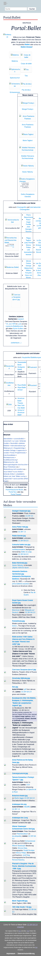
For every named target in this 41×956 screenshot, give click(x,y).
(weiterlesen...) (16, 342)
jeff (25, 689)
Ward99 (27, 806)
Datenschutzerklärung (26, 953)
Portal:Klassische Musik (14, 489)
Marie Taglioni (27, 140)
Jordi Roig (26, 855)
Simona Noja (22, 848)
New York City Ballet (21, 406)
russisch (21, 319)
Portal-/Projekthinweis (18, 452)
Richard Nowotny (18, 859)
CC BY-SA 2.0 (23, 554)
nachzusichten (18, 478)
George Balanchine (28, 266)
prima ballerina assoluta (20, 583)
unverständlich (19, 438)
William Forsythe (28, 271)
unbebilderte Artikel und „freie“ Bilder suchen (14, 475)
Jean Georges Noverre (28, 228)
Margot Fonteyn (27, 109)
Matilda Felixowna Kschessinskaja (27, 157)
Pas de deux (26, 90)
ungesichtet (7, 478)
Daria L (14, 625)
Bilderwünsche (8, 462)
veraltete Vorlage (9, 450)
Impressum (11, 953)
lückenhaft (7, 441)
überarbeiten (7, 438)
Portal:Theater (16, 494)
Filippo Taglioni (28, 239)
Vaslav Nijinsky (27, 172)
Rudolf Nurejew (29, 850)
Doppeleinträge (19, 448)
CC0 (28, 784)
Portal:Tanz (13, 492)
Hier (28, 931)
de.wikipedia (16, 836)
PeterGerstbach (22, 833)
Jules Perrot (28, 242)
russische (9, 326)
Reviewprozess (9, 457)
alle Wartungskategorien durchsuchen (15, 463)
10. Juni (9, 324)
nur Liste (15, 441)
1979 (14, 324)
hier (20, 931)
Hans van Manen (28, 276)
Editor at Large (26, 551)
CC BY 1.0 (22, 531)
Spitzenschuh (15, 77)
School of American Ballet (20, 412)
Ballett (27, 44)
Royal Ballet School (21, 388)
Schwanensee (15, 92)
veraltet (6, 452)
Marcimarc (16, 610)
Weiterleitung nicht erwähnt (13, 469)
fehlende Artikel (8, 474)
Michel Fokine (28, 262)
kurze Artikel (17, 471)
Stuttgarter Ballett (21, 368)
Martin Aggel (19, 798)
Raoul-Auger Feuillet (28, 221)
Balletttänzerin (18, 326)
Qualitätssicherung (10, 459)
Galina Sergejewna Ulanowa (27, 195)
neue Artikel (7, 471)
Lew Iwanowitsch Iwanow (28, 252)
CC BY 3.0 (29, 516)
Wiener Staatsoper (18, 845)
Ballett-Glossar (26, 47)
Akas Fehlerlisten (9, 467)
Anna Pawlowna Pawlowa (27, 125)
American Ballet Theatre (20, 400)
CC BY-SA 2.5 (23, 540)
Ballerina (15, 61)
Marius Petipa (28, 246)
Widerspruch (8, 448)
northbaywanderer (18, 549)
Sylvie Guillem (18, 328)
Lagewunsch (21, 450)
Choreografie (21, 207)
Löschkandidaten (9, 455)
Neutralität (14, 443)
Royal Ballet (21, 385)
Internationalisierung (18, 445)
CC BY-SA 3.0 (11, 246)
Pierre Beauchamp (28, 216)
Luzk (19, 324)
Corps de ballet (26, 63)
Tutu (26, 75)
